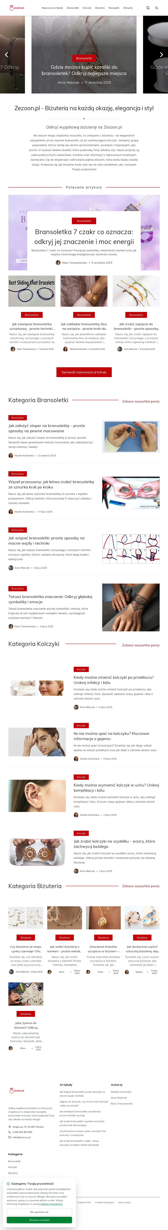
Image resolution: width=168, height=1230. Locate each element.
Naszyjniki (114, 7)
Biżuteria (100, 7)
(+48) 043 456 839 (22, 1132)
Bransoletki (73, 7)
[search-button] (148, 8)
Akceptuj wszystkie (39, 1220)
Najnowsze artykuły (52, 7)
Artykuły (66, 1085)
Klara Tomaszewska (122, 1103)
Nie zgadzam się (39, 1212)
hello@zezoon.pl (22, 1137)
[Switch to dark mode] (157, 8)
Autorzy (117, 1085)
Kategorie (15, 1154)
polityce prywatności (51, 1203)
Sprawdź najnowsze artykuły (84, 372)
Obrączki (128, 7)
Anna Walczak (119, 1097)
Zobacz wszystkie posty (141, 401)
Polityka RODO (84, 1202)
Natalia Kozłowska (121, 1091)
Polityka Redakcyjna (104, 1202)
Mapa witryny (124, 1202)
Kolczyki (87, 7)
